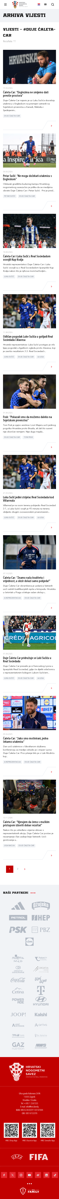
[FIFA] (39, 1156)
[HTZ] (18, 959)
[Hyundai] (40, 1001)
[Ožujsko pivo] (40, 906)
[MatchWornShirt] (40, 1046)
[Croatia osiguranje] (18, 969)
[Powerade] (18, 1001)
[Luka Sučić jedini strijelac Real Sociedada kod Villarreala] (29, 472)
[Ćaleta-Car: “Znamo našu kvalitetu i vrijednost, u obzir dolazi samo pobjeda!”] (29, 552)
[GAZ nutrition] (18, 1046)
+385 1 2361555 (31, 1104)
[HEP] (40, 918)
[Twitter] (13, 1175)
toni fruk (28, 437)
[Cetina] (18, 990)
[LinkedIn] (46, 1175)
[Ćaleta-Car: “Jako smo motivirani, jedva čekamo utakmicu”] (29, 713)
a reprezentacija (12, 598)
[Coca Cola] (18, 980)
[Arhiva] (52, 4)
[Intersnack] (40, 980)
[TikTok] (55, 1175)
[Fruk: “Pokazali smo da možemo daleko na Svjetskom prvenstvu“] (29, 392)
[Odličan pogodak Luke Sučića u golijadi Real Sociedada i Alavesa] (29, 311)
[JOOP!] (18, 1014)
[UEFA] (17, 1156)
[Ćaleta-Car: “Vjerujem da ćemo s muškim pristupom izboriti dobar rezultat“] (29, 797)
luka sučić (9, 277)
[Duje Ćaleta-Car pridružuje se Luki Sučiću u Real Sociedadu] (29, 633)
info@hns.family (32, 1107)
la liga (41, 357)
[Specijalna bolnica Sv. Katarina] (40, 1035)
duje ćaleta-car (12, 116)
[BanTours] (18, 1035)
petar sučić (9, 196)
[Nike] (18, 906)
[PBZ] (40, 930)
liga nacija (9, 846)
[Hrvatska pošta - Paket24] (40, 959)
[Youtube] (29, 1175)
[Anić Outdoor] (18, 1025)
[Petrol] (18, 918)
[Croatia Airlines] (40, 969)
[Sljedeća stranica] (24, 869)
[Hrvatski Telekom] (40, 990)
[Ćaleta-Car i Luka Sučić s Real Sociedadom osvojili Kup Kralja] (29, 231)
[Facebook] (4, 1175)
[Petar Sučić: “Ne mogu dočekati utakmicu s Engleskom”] (29, 151)
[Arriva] (40, 1025)
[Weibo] (38, 1175)
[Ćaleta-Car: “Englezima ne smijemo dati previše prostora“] (29, 67)
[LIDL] (29, 942)
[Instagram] (21, 1175)
